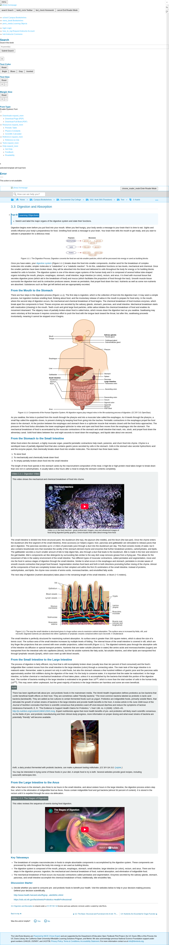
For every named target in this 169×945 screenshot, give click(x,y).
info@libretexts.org (136, 941)
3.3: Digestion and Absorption (22, 906)
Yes (38, 921)
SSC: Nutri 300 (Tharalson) (100, 200)
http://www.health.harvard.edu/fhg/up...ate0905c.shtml (38, 895)
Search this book (7, 43)
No (49, 921)
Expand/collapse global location (156, 199)
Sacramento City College (70, 200)
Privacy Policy (57, 941)
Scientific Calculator (13, 134)
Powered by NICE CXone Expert (47, 936)
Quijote (118, 767)
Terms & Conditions (72, 941)
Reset (4, 67)
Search (15, 194)
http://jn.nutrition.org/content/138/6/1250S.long (34, 711)
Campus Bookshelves (42, 200)
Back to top (15, 914)
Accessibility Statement (89, 941)
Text (122, 200)
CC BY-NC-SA (52, 906)
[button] (9, 152)
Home (22, 200)
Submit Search (8, 51)
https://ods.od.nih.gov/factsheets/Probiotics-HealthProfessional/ (43, 899)
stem (44, 263)
